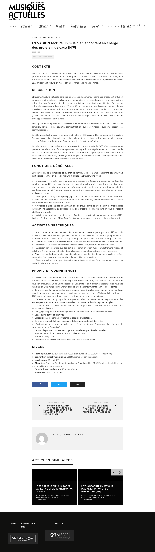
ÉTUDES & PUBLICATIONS (78, 26)
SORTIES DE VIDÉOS (45, 26)
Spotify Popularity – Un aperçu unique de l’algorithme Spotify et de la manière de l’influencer (57, 410)
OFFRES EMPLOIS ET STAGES (43, 57)
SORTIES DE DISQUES (27, 26)
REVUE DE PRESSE (61, 26)
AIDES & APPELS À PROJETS (130, 26)
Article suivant (101, 403)
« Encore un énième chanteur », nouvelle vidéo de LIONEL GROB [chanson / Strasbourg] (97, 409)
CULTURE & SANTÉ (97, 26)
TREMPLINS (113, 26)
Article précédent (55, 403)
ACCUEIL (14, 26)
